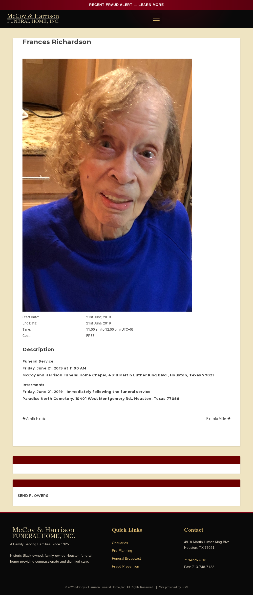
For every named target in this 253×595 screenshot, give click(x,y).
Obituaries (120, 543)
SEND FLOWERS (33, 495)
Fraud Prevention (125, 566)
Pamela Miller (217, 418)
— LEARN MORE (126, 5)
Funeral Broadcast (126, 558)
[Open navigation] (156, 18)
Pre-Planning (122, 550)
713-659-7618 (195, 560)
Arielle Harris (35, 418)
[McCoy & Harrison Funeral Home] (33, 18)
